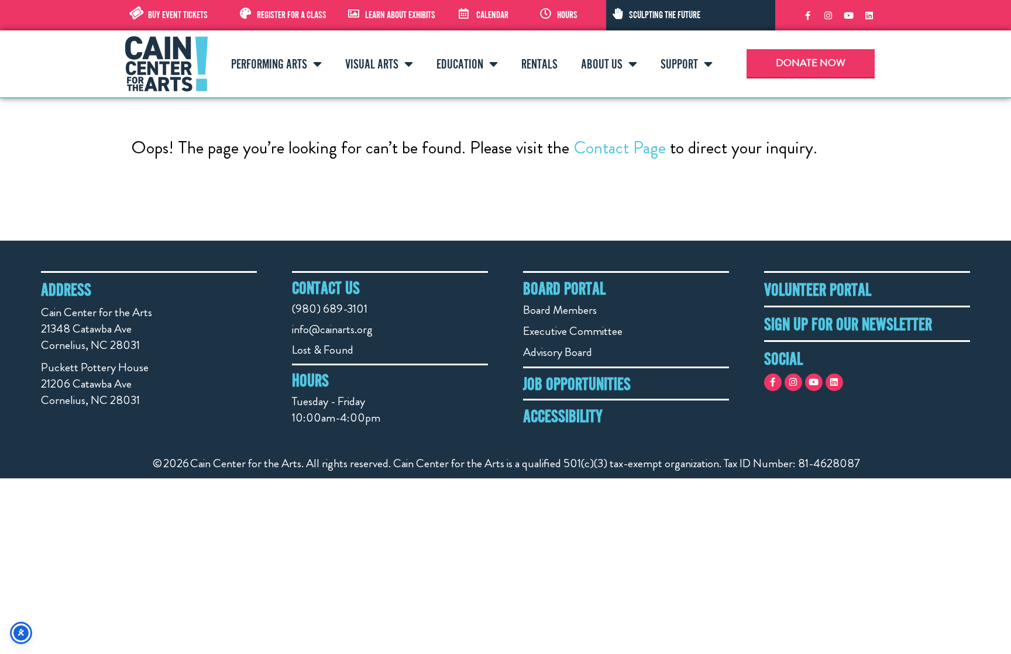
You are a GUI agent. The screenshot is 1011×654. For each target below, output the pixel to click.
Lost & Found (322, 349)
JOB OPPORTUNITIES (577, 383)
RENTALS (539, 63)
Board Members (560, 310)
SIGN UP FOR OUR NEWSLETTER (848, 324)
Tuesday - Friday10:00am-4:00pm (336, 409)
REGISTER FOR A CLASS (291, 14)
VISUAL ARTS (371, 63)
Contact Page (619, 147)
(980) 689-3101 (329, 308)
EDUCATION (459, 63)
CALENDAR (492, 14)
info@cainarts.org (332, 329)
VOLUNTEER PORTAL (817, 289)
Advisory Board (557, 352)
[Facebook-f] (807, 15)
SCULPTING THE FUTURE (664, 14)
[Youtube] (848, 15)
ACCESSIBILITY (563, 416)
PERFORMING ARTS (269, 63)
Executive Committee (573, 331)
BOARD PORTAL (564, 288)
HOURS (567, 14)
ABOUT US (602, 63)
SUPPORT (679, 63)
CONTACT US (326, 287)
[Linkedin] (869, 15)
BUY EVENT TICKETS (178, 14)
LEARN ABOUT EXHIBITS (400, 14)
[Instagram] (828, 15)
